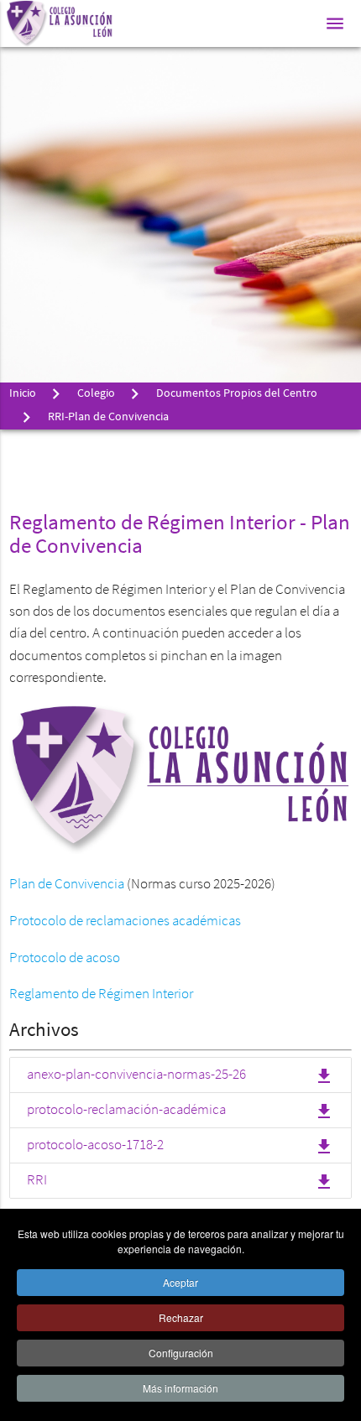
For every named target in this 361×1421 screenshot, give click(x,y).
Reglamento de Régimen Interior (101, 994)
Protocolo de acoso (64, 958)
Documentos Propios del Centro (235, 394)
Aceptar (180, 1282)
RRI (180, 1182)
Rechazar (181, 1317)
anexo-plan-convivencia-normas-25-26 (180, 1076)
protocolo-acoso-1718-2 (180, 1147)
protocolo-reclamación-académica (180, 1111)
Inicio (22, 394)
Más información (180, 1388)
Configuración (181, 1353)
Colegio (96, 394)
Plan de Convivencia (66, 884)
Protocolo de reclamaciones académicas (125, 921)
